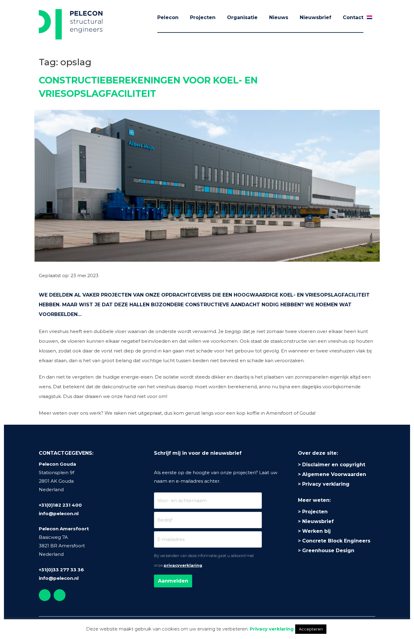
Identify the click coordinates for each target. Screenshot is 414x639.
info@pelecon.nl (58, 513)
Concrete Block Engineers (336, 541)
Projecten (202, 17)
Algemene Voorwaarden (334, 474)
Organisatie (242, 17)
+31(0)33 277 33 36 (61, 570)
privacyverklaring (183, 565)
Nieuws (278, 17)
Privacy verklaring (325, 484)
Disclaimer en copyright (333, 464)
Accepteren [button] (311, 629)
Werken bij (316, 531)
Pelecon (168, 17)
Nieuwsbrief (315, 17)
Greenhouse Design (328, 550)
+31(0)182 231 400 (60, 505)
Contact (353, 17)
